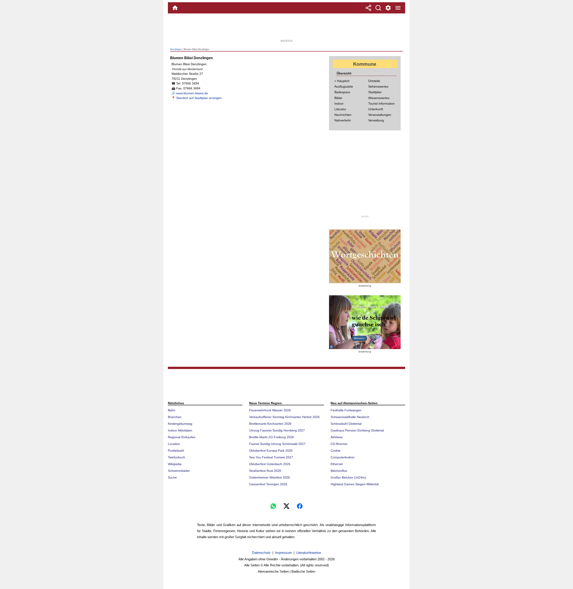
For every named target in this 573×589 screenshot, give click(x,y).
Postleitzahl (176, 450)
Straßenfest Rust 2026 (265, 470)
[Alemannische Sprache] (365, 256)
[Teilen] (368, 8)
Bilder (338, 98)
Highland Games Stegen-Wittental (355, 484)
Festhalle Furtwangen (346, 410)
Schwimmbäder (179, 470)
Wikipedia (175, 464)
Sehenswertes (378, 86)
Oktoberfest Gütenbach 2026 (269, 464)
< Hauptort (341, 81)
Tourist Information (381, 103)
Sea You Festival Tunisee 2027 (271, 457)
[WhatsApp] (273, 506)
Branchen (175, 417)
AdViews (337, 437)
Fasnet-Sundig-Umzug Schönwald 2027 (277, 444)
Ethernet (337, 464)
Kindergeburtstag (180, 423)
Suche (172, 477)
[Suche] (378, 8)
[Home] (175, 8)
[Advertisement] (286, 28)
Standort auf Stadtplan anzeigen (199, 98)
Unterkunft (375, 109)
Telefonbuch (176, 457)
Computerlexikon (343, 457)
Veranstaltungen (379, 115)
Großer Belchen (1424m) (348, 477)
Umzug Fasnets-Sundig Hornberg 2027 (277, 430)
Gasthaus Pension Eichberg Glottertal (357, 430)
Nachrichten (342, 115)
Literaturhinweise (308, 552)
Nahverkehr (342, 120)
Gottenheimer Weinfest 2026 (269, 477)
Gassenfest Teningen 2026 (268, 484)
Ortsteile (374, 81)
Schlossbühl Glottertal (346, 423)
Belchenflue (339, 470)
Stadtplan (375, 92)
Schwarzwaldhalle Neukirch (350, 417)
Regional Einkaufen (181, 437)
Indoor (339, 103)
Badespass (342, 92)
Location (174, 444)
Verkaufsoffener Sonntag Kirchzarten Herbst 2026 (284, 417)
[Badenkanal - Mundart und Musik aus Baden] (365, 322)
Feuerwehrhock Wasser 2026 (270, 410)
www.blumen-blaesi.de (192, 93)
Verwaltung (376, 120)
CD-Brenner (339, 444)
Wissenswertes (378, 98)
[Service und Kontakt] (388, 8)
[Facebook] (300, 506)
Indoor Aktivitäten (180, 430)
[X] (286, 506)
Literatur (340, 109)
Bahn (171, 410)
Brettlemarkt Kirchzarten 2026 (270, 423)
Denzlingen (176, 49)
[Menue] (398, 8)
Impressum (283, 552)
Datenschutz (261, 552)
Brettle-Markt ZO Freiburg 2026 (271, 437)
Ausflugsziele (343, 86)
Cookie (335, 450)
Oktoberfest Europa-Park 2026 (271, 450)
